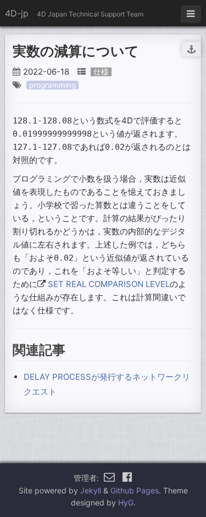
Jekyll (90, 490)
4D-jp (17, 13)
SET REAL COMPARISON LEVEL (109, 284)
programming (52, 85)
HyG (125, 502)
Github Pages (134, 490)
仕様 (101, 72)
